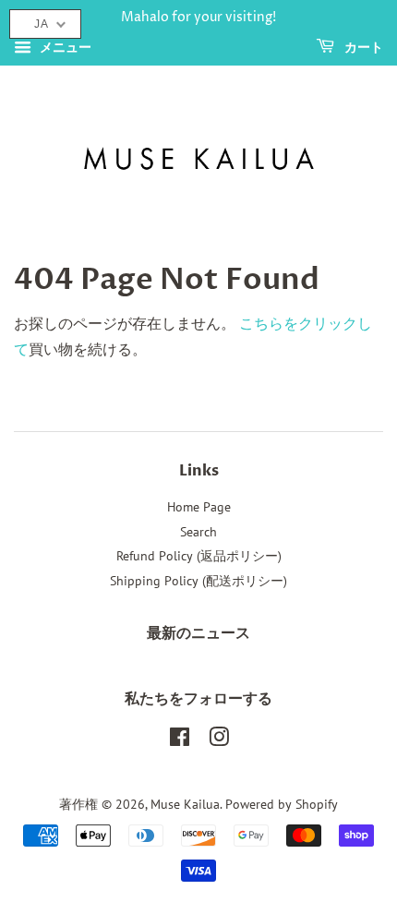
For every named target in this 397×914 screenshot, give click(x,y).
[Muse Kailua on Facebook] (179, 740)
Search (198, 531)
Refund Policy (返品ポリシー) (199, 555)
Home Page (199, 507)
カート (362, 47)
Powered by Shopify (281, 804)
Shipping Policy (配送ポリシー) (198, 580)
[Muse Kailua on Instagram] (219, 740)
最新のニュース (198, 633)
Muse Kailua (185, 804)
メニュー (63, 47)
